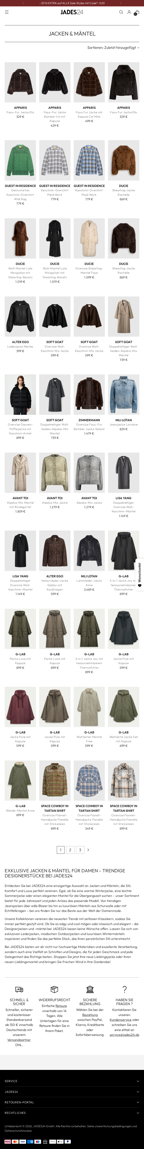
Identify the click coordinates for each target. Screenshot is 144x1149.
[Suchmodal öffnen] (121, 12)
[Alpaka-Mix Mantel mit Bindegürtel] (20, 473)
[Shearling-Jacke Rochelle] (123, 160)
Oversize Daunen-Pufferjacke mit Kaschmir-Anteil (20, 429)
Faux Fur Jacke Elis (123, 112)
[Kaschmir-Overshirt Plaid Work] (54, 160)
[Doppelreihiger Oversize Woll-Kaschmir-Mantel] (123, 473)
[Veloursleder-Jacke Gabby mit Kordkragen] (54, 551)
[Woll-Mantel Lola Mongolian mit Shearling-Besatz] (20, 238)
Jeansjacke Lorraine (124, 424)
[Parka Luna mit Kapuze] (20, 629)
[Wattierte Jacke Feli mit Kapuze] (123, 707)
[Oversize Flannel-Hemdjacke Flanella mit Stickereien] (54, 780)
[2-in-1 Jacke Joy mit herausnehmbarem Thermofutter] (123, 551)
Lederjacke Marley (20, 346)
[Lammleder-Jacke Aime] (89, 551)
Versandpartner (19, 1040)
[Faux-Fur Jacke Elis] (20, 82)
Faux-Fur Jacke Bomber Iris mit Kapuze (55, 116)
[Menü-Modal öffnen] (6, 12)
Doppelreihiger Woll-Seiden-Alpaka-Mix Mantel (123, 351)
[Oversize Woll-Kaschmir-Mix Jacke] (89, 316)
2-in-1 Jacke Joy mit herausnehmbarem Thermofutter (124, 585)
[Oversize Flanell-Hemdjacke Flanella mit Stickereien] (89, 780)
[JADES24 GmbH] (72, 12)
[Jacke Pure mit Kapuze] (123, 629)
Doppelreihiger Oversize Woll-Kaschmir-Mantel (124, 507)
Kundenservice (121, 1019)
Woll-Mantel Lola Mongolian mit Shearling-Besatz (20, 272)
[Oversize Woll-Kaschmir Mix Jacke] (54, 316)
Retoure (61, 1006)
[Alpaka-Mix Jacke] (54, 473)
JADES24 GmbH (43, 1126)
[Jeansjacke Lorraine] (123, 394)
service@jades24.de (124, 1035)
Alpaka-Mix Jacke (55, 502)
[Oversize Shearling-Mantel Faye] (89, 238)
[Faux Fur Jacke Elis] (123, 82)
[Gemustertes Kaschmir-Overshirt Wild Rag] (20, 160)
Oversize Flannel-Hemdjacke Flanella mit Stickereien (54, 819)
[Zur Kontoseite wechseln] (129, 12)
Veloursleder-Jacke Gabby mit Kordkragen (54, 585)
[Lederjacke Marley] (20, 316)
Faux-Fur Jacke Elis (20, 112)
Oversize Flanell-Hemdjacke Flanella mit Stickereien (89, 819)
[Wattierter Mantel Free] (89, 707)
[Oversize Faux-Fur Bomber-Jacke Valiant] (89, 394)
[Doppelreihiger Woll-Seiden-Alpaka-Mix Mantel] (123, 316)
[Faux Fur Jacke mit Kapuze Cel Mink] (89, 82)
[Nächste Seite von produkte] (88, 850)
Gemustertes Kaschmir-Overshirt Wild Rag (20, 194)
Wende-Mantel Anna (20, 810)
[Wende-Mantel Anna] (20, 780)
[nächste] (121, 3)
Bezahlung (90, 1015)
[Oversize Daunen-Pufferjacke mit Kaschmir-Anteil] (20, 394)
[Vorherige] (23, 3)
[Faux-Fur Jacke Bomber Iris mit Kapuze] (54, 82)
